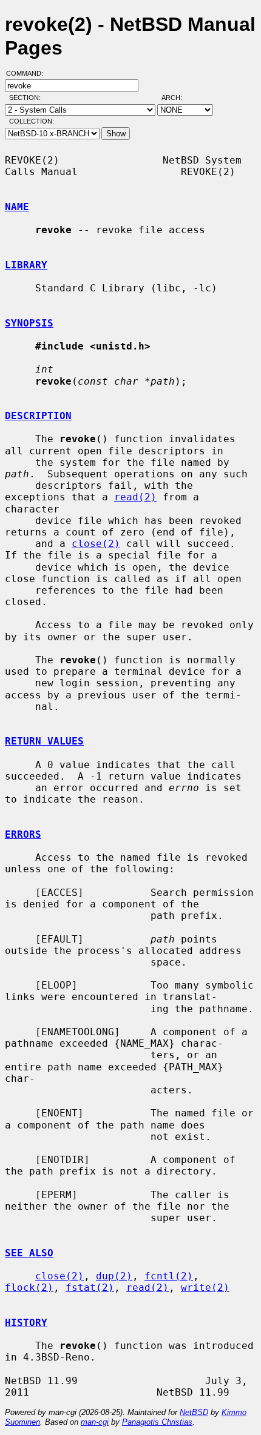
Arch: (177, 97)
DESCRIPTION (38, 416)
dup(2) (114, 1276)
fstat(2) (90, 1287)
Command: (28, 73)
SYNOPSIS (29, 323)
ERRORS (23, 834)
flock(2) (29, 1287)
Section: (27, 97)
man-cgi (95, 1422)
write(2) (205, 1287)
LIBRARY (26, 265)
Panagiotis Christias (157, 1422)
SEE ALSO (29, 1253)
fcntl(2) (168, 1276)
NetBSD (194, 1412)
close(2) (96, 543)
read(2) (135, 497)
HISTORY (26, 1322)
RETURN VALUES (44, 741)
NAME (17, 207)
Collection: (31, 121)
